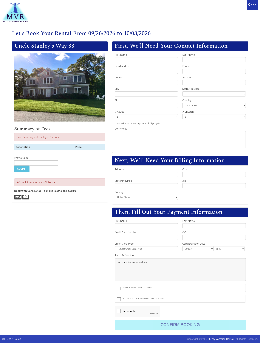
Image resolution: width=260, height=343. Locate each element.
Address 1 (120, 77)
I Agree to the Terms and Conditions (137, 287)
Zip (116, 100)
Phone (185, 66)
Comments (121, 128)
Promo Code (21, 157)
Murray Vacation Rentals (221, 339)
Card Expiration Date (193, 243)
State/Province (191, 88)
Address (119, 169)
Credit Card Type (124, 243)
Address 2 (187, 77)
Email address (122, 66)
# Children (188, 111)
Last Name (188, 54)
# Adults (119, 111)
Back (253, 4)
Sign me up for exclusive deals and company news (143, 298)
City (117, 88)
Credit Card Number (126, 232)
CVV (184, 232)
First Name (121, 54)
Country (186, 100)
